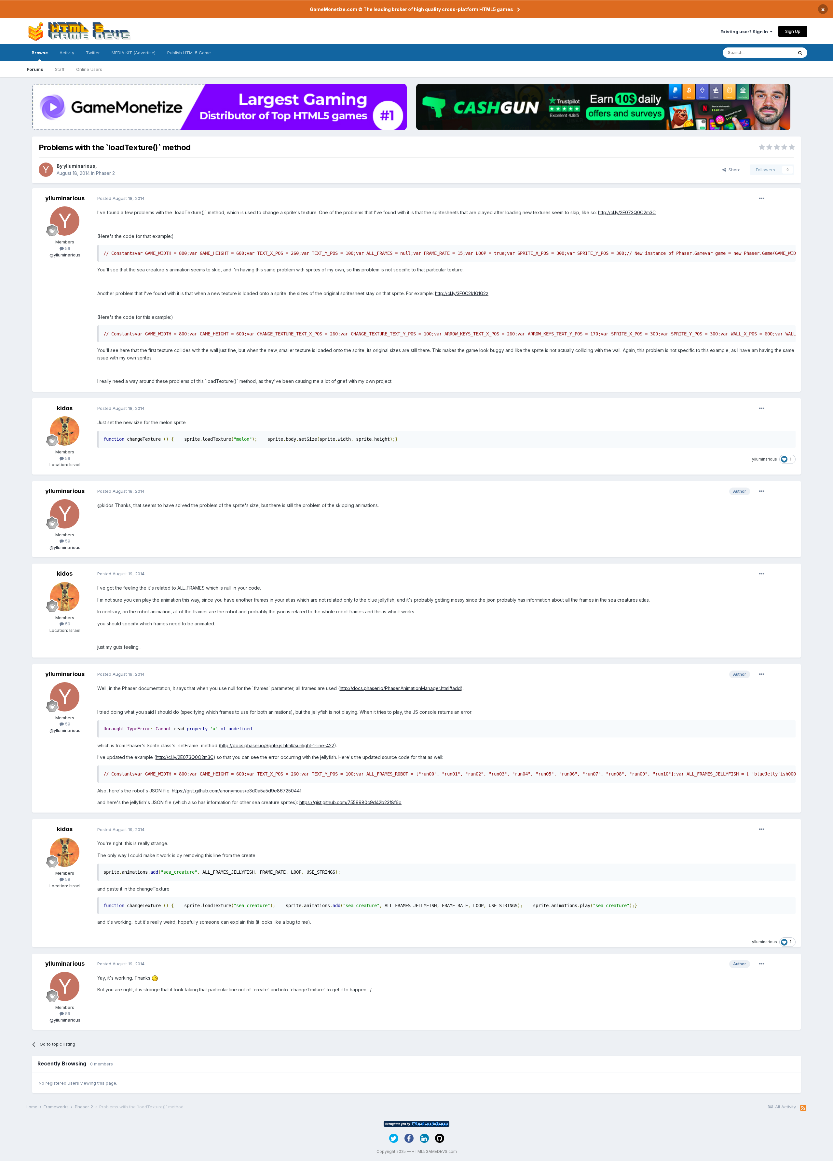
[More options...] (761, 198)
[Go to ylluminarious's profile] (46, 170)
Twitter (93, 52)
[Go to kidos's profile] (64, 431)
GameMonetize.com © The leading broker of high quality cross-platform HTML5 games (411, 9)
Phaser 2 (105, 173)
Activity (67, 52)
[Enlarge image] (155, 978)
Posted (120, 198)
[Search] (800, 52)
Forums (35, 69)
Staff (59, 69)
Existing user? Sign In (745, 31)
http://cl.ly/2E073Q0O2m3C (627, 212)
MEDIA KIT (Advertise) (134, 52)
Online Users (89, 69)
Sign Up (792, 31)
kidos (65, 408)
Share (733, 169)
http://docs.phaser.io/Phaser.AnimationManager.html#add (400, 688)
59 (67, 248)
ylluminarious (79, 166)
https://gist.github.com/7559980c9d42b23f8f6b (350, 802)
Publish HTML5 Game (189, 52)
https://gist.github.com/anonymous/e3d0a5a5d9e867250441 (236, 790)
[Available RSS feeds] (803, 1108)
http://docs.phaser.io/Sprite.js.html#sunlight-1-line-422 (277, 745)
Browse (40, 52)
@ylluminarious (64, 254)
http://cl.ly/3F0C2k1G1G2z (461, 293)
